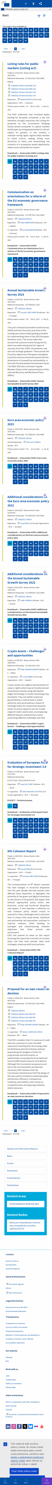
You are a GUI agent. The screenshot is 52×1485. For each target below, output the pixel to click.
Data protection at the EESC (17, 1307)
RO (15, 40)
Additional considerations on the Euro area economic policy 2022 (28, 501)
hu (15, 172)
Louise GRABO (27, 677)
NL (41, 35)
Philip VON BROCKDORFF (29, 669)
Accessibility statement (15, 1343)
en (15, 166)
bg (15, 161)
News (9, 1156)
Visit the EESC (11, 1265)
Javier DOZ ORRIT (26, 784)
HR (10, 35)
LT (26, 35)
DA (20, 30)
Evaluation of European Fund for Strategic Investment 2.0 (27, 764)
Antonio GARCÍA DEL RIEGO (32, 1032)
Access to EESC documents (17, 1327)
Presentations (13, 1178)
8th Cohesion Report (21, 851)
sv (25, 177)
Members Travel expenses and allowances (23, 1335)
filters (39, 16)
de (36, 161)
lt (46, 166)
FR (41, 30)
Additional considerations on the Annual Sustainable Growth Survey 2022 (27, 578)
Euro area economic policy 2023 (25, 422)
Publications (13, 1185)
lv (41, 166)
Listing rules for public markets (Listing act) (23, 66)
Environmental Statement (16, 1311)
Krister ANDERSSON (27, 223)
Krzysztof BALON (26, 869)
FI (10, 40)
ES (5, 30)
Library (8, 1288)
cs (25, 161)
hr (31, 166)
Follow (45, 62)
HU (31, 35)
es (20, 161)
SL (20, 40)
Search (26, 1482)
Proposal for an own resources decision (28, 991)
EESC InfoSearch (15, 1293)
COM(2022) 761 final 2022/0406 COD (23, 89)
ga (26, 166)
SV (26, 40)
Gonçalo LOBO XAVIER (28, 312)
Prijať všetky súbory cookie (24, 1471)
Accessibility (33, 3)
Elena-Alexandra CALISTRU (32, 791)
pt (36, 172)
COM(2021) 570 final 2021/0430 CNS (23, 1021)
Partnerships (11, 1387)
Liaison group (11, 1406)
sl (15, 177)
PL (47, 35)
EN (26, 30)
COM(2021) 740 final (24, 597)
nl (25, 172)
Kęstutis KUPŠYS (26, 99)
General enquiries (13, 1268)
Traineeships (11, 1379)
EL (47, 30)
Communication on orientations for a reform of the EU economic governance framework (27, 198)
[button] (40, 3)
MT (36, 35)
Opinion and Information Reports (22, 1148)
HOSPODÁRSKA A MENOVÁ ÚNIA (24, 1204)
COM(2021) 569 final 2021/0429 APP (23, 1014)
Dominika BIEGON (28, 230)
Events (10, 1163)
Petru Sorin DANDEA (33, 442)
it (36, 166)
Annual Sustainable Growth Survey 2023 (26, 292)
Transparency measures (15, 1323)
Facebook (19, 1426)
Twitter (25, 1426)
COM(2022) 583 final (24, 219)
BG (10, 30)
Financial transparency (15, 1331)
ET (36, 30)
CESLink (9, 1409)
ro (41, 172)
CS (15, 30)
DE (31, 30)
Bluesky (30, 1426)
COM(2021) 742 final (24, 519)
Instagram (13, 1426)
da (31, 161)
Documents (12, 1170)
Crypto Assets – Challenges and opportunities (25, 653)
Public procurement (13, 1383)
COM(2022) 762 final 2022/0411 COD (23, 92)
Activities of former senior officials (19, 1339)
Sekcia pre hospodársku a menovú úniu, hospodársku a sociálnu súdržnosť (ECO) (24, 1225)
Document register (16, 1284)
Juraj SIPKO (24, 523)
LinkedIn (8, 1426)
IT (15, 35)
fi (20, 177)
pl (31, 172)
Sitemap (9, 1357)
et (41, 161)
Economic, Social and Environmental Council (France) (25, 1415)
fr (20, 166)
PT (5, 40)
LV (20, 35)
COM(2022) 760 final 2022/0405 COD (23, 86)
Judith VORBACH (26, 600)
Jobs (8, 1376)
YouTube (41, 1426)
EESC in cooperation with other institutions (23, 1402)
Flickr (36, 1426)
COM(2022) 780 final (24, 309)
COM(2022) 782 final (24, 438)
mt (20, 172)
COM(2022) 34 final (24, 865)
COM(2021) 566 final (18, 1011)
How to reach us (12, 1261)
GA (5, 35)
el (46, 161)
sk (46, 172)
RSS (45, 15)
